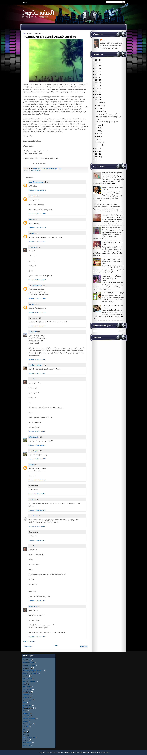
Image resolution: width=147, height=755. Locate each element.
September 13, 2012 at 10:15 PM (37, 227)
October (99, 108)
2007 (96, 160)
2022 (96, 71)
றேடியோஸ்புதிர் (27, 742)
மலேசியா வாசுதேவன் (29, 737)
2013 (96, 97)
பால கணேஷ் (33, 516)
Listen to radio (69, 752)
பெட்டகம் (25, 726)
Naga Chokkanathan (36, 182)
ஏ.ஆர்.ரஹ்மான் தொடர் (29, 681)
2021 (96, 74)
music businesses (104, 752)
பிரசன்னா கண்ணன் (35, 365)
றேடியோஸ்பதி (38, 12)
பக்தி (24, 710)
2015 (96, 91)
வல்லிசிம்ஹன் (33, 437)
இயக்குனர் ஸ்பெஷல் (29, 665)
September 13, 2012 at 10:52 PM (37, 298)
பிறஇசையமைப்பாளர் (29, 718)
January (99, 145)
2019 (96, 80)
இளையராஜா (26, 668)
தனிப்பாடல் (26, 697)
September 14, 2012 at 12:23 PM (37, 445)
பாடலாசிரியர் (26, 716)
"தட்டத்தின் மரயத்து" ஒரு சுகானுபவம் (107, 121)
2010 (96, 151)
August (99, 125)
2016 (96, 88)
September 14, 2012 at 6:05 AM (37, 431)
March (99, 139)
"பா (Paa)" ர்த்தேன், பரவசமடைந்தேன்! (113, 293)
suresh (31, 465)
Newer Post (28, 646)
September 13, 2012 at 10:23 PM (37, 279)
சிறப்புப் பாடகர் (27, 689)
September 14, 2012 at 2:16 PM (37, 493)
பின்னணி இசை (36, 170)
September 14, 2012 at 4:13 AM (37, 373)
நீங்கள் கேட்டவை (28, 708)
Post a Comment (29, 641)
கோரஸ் (25, 684)
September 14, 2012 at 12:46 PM (37, 480)
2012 (96, 100)
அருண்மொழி (27, 660)
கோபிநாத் (32, 196)
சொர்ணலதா (26, 694)
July (98, 128)
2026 (96, 60)
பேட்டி (24, 729)
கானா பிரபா (37, 168)
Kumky (31, 304)
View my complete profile (109, 48)
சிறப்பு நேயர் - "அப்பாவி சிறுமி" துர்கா (112, 215)
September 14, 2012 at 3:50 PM (37, 540)
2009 (96, 154)
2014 (96, 94)
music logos (94, 752)
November (100, 105)
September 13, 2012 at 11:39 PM (37, 326)
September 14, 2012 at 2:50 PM (37, 510)
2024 (96, 66)
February (99, 142)
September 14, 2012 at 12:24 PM (37, 459)
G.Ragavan (33, 332)
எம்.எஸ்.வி (26, 676)
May (98, 133)
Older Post (84, 646)
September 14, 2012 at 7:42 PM (37, 636)
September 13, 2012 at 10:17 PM (37, 241)
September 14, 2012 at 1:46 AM (37, 359)
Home (25, 2)
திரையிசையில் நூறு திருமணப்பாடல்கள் (105, 204)
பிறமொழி (25, 721)
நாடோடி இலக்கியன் (35, 285)
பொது (24, 732)
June (98, 131)
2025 (96, 63)
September (100, 111)
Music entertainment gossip (83, 752)
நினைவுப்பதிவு (27, 705)
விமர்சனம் (26, 740)
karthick (31, 499)
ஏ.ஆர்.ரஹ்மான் (27, 678)
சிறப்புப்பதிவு (26, 692)
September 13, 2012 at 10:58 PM (37, 312)
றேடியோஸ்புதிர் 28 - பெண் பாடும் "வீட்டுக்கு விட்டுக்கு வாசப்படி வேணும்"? (111, 278)
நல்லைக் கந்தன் (27, 700)
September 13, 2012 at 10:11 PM (37, 190)
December (100, 102)
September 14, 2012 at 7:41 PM (37, 600)
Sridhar (31, 219)
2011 (96, 148)
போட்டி (25, 734)
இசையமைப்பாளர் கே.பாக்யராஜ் (111, 227)
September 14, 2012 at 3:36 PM (37, 526)
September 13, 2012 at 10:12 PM (37, 213)
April (98, 136)
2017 (96, 86)
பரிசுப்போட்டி (26, 713)
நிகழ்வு (25, 702)
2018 (96, 83)
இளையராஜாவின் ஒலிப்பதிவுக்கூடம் (33, 670)
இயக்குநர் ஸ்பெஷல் (28, 662)
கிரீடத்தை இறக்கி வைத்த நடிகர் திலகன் (108, 114)
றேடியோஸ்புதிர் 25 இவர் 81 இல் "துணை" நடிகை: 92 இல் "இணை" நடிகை (112, 261)
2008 (96, 157)
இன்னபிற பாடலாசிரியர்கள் (30, 673)
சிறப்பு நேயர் (26, 686)
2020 (96, 77)
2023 (96, 68)
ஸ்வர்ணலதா (26, 745)
